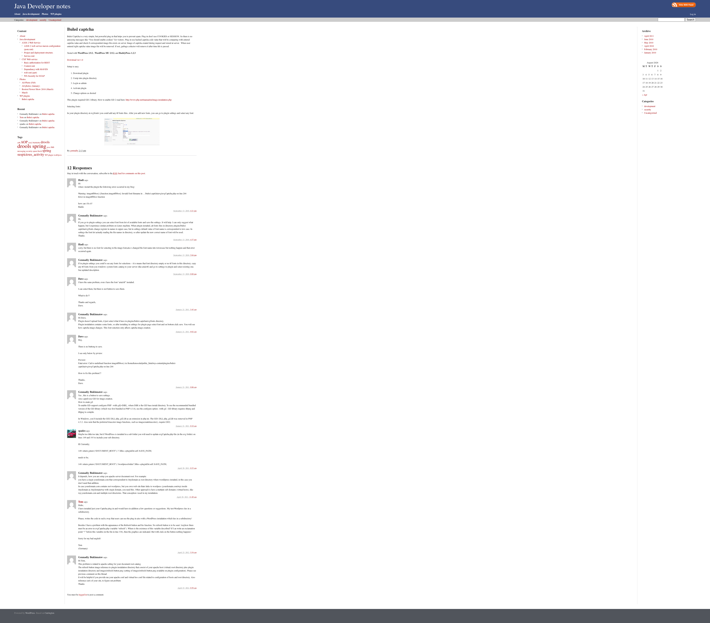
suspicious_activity (30, 154)
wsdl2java (58, 155)
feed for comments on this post (129, 173)
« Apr (644, 94)
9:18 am (193, 426)
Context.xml (29, 65)
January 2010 (650, 52)
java (48, 147)
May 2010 (648, 42)
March (25, 92)
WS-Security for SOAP (34, 75)
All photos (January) (31, 85)
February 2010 (650, 49)
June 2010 (648, 39)
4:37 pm (193, 239)
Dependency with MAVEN (36, 69)
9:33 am (193, 468)
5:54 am (193, 552)
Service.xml (29, 55)
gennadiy (74, 150)
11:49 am (193, 497)
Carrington (49, 612)
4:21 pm (193, 210)
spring (46, 150)
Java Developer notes (42, 5)
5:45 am (193, 309)
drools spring (31, 145)
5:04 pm (193, 255)
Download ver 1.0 (75, 59)
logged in (83, 594)
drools (45, 142)
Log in (693, 14)
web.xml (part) (30, 72)
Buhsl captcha (28, 99)
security (43, 19)
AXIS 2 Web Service (31, 42)
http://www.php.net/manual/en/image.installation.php (149, 99)
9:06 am (193, 387)
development (31, 19)
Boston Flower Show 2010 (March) (37, 89)
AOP (24, 142)
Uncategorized (55, 19)
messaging (21, 151)
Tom (21, 117)
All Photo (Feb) (29, 82)
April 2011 (649, 35)
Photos (45, 14)
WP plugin (49, 155)
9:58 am (193, 588)
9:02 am (193, 331)
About (17, 14)
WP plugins (56, 14)
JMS (52, 147)
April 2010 (649, 45)
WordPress (30, 612)
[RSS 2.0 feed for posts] (684, 4)
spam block (37, 151)
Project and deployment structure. (38, 52)
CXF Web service (29, 59)
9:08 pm (193, 274)
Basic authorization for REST (37, 62)
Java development (31, 14)
